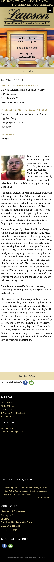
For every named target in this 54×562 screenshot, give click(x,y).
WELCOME (6, 402)
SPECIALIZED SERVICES (13, 413)
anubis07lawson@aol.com (20, 522)
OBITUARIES (7, 406)
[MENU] (50, 10)
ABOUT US (6, 409)
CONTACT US (7, 416)
